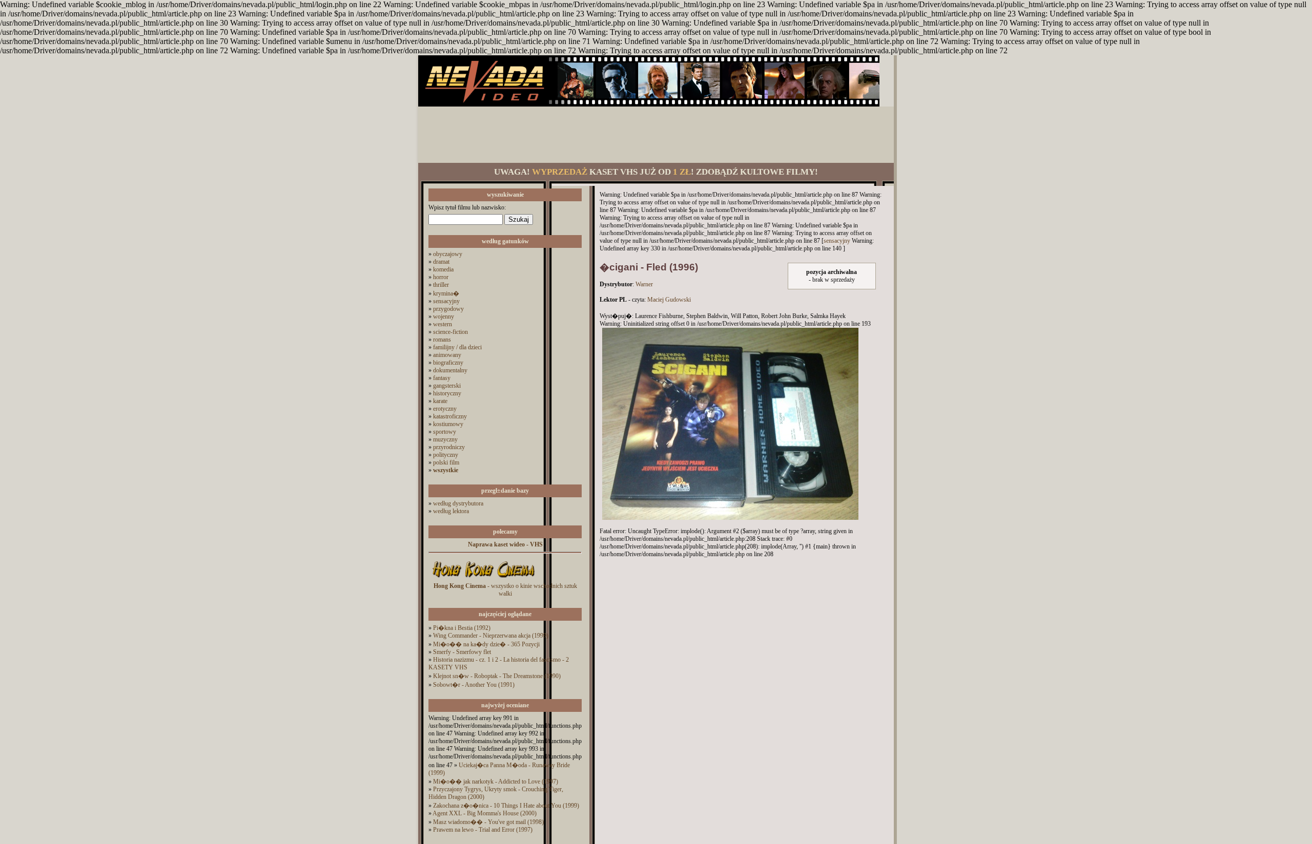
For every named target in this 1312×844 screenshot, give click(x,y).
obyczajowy (447, 254)
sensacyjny (446, 301)
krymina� (446, 293)
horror (440, 277)
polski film (446, 462)
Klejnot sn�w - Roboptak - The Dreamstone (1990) (497, 676)
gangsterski (447, 385)
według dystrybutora (458, 503)
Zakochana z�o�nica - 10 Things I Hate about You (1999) (506, 805)
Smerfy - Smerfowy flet (462, 652)
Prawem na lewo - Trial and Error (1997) (482, 829)
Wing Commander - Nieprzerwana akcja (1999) (490, 635)
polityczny (445, 454)
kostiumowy (448, 424)
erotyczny (445, 408)
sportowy (444, 431)
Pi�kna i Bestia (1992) (461, 627)
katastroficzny (450, 416)
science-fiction (450, 331)
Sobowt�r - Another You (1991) (474, 684)
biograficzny (448, 362)
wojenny (443, 316)
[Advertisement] (656, 135)
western (442, 324)
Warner (644, 284)
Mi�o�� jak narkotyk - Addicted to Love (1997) (495, 781)
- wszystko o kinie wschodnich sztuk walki (505, 589)
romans (442, 339)
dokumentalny (450, 370)
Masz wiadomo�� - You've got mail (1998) (488, 822)
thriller (441, 284)
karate (440, 401)
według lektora (451, 511)
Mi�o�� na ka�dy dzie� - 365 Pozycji (486, 644)
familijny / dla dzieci (457, 347)
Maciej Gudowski (669, 299)
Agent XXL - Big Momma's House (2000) (485, 813)
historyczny (447, 393)
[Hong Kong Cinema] (483, 580)
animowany (447, 354)
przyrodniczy (449, 447)
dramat (441, 261)
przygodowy (448, 308)
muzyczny (445, 439)
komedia (443, 269)
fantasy (441, 378)
